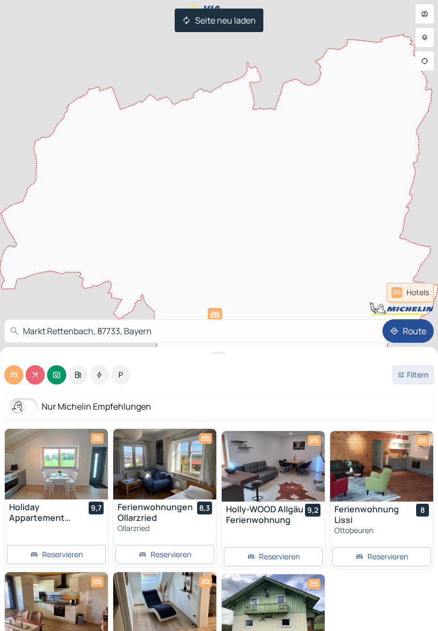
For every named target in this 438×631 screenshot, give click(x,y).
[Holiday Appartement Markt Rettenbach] (56, 464)
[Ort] (425, 61)
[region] (56, 464)
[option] (14, 374)
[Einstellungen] (425, 37)
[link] (410, 292)
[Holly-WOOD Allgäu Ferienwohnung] (273, 466)
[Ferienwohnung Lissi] (381, 466)
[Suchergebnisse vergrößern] (219, 353)
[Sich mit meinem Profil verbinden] (425, 14)
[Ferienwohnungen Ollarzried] (164, 464)
